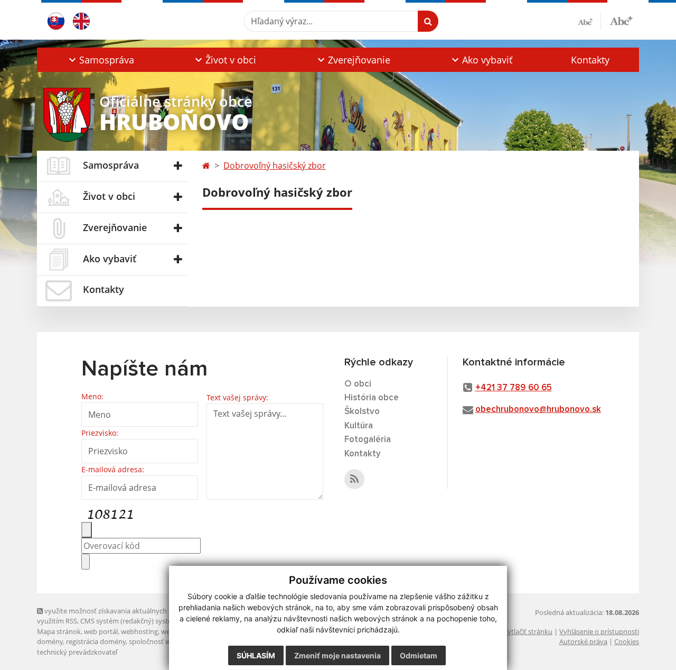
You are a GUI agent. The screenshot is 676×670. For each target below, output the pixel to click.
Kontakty (590, 59)
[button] (100, 60)
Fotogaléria (367, 439)
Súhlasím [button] (256, 655)
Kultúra (358, 425)
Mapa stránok (59, 631)
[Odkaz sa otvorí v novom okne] (354, 479)
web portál (101, 631)
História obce (371, 397)
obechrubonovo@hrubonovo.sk (538, 409)
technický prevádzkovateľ (77, 652)
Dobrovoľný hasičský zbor (274, 165)
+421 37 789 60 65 (513, 387)
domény (50, 641)
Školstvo (362, 411)
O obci (357, 384)
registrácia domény (96, 641)
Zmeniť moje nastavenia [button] (337, 655)
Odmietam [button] (418, 655)
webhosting (139, 631)
